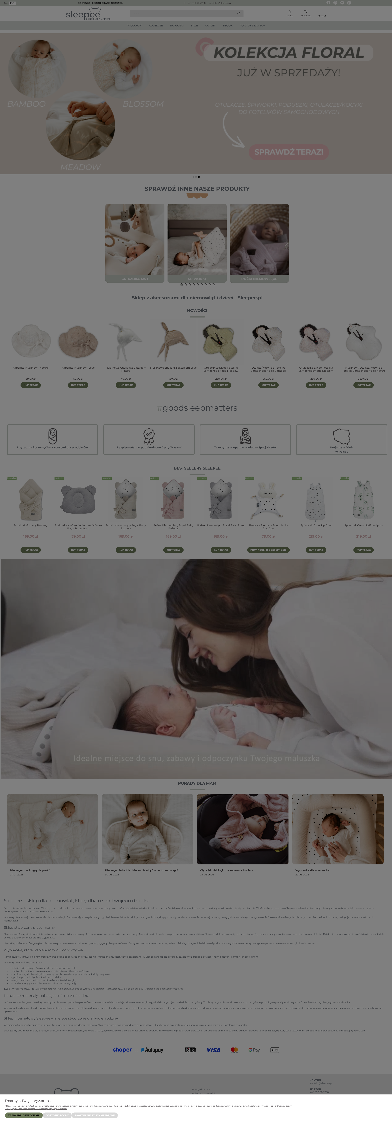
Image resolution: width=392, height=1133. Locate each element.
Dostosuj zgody (57, 1115)
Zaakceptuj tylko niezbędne (95, 1115)
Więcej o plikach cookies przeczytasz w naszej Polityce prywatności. (36, 1108)
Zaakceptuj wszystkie (24, 1115)
